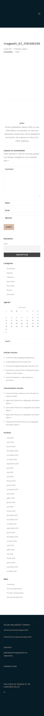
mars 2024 (10, 442)
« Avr (5, 332)
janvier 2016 (11, 562)
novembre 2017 (12, 519)
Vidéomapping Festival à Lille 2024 (18, 362)
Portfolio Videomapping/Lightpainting (20, 357)
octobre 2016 (12, 541)
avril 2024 (10, 438)
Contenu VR (10, 393)
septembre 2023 (13, 463)
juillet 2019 (11, 498)
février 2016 (11, 558)
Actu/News (11, 268)
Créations (10, 277)
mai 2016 (10, 554)
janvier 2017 (11, 532)
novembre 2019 (12, 489)
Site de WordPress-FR (15, 597)
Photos (9, 290)
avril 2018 (10, 506)
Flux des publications (14, 588)
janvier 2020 (11, 485)
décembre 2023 (12, 451)
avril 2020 (10, 476)
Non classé (10, 281)
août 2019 (10, 494)
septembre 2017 (12, 528)
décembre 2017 (12, 515)
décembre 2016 (12, 537)
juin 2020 (10, 468)
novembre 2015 (12, 567)
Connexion (11, 584)
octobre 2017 (11, 524)
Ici (4, 692)
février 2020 (11, 481)
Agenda (9, 273)
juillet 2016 (10, 549)
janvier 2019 (11, 502)
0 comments (8, 52)
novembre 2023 (12, 455)
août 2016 (10, 545)
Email (5, 244)
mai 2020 (10, 472)
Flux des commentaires (15, 593)
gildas (8, 400)
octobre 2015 (12, 571)
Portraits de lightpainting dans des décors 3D (22, 366)
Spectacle (10, 294)
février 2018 (11, 511)
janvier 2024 (11, 446)
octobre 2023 (12, 459)
